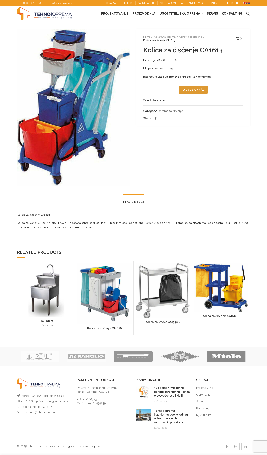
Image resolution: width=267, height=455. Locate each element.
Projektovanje (204, 387)
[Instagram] (232, 2)
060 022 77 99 (191, 89)
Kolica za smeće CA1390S (162, 322)
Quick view (70, 278)
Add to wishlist (157, 100)
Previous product (233, 39)
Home (146, 36)
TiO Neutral (46, 325)
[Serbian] (248, 3)
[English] (244, 3)
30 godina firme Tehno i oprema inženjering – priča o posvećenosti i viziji (172, 391)
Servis (200, 401)
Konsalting (203, 408)
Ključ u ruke (203, 415)
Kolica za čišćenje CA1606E (220, 316)
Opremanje (203, 394)
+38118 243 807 (42, 406)
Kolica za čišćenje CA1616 (104, 328)
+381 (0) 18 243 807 (31, 3)
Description (133, 202)
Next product (241, 39)
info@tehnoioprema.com (62, 3)
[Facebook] (228, 2)
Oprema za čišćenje (190, 36)
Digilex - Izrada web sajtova (82, 446)
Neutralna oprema (165, 36)
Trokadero (46, 320)
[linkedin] (236, 2)
